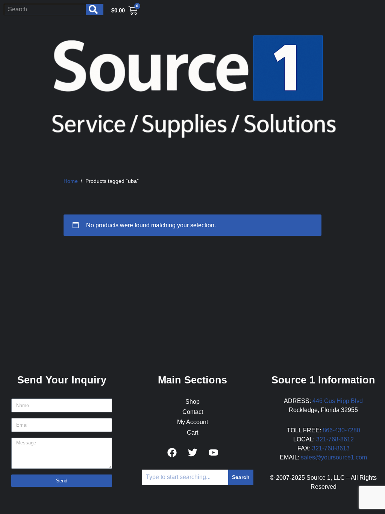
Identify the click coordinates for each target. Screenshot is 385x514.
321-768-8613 (331, 448)
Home (71, 181)
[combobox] (45, 9)
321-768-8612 (335, 439)
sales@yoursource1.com (334, 457)
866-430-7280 (341, 430)
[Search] (94, 9)
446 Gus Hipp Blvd (337, 401)
